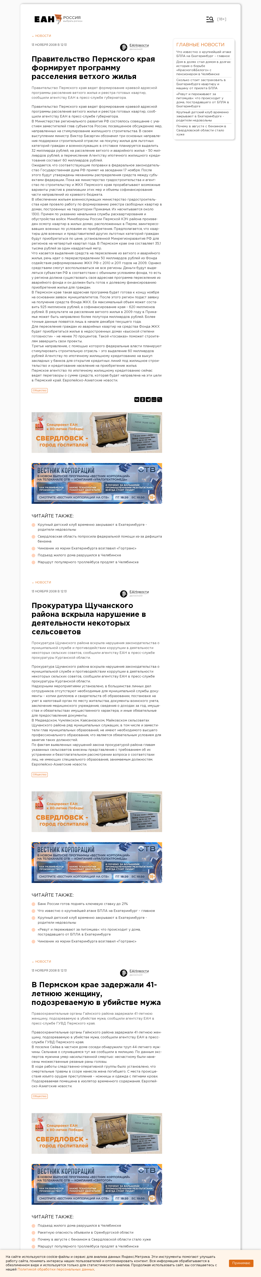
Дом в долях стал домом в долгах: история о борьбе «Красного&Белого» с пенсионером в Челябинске (203, 68)
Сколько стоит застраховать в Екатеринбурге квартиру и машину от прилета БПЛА (201, 84)
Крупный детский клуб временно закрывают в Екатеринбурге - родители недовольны (92, 527)
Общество (39, 390)
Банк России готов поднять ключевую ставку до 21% (83, 904)
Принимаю (241, 1263)
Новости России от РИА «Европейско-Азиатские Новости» (48, 19)
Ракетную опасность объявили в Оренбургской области (85, 1232)
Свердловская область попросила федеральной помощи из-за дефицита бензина (100, 539)
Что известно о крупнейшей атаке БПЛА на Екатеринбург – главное (96, 910)
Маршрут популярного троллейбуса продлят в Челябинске (88, 562)
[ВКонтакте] (136, 399)
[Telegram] (148, 399)
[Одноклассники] (142, 399)
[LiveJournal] (159, 399)
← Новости (41, 36)
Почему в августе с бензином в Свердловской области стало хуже (94, 1239)
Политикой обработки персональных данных (56, 1269)
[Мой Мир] (154, 399)
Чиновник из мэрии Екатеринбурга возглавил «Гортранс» (87, 548)
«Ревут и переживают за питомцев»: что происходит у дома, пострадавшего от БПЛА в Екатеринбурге (89, 932)
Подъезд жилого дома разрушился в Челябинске (79, 555)
